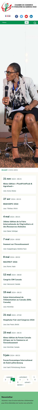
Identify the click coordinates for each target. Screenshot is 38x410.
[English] (9, 16)
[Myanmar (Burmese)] (12, 16)
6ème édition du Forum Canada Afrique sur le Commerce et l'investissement (17, 340)
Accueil (4, 170)
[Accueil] (19, 7)
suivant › (28, 382)
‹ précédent (23, 377)
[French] (6, 16)
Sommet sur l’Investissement (16, 244)
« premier (9, 377)
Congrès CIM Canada (12, 279)
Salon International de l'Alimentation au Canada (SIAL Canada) (17, 299)
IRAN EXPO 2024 (10, 204)
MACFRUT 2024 (10, 262)
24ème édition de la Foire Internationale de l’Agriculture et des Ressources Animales (18, 224)
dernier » (20, 385)
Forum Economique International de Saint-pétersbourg (17, 361)
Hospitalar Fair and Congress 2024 (18, 320)
